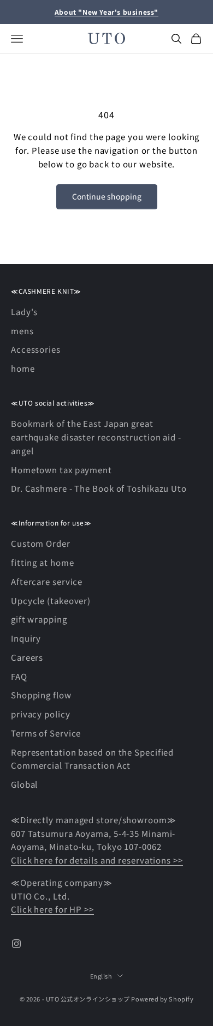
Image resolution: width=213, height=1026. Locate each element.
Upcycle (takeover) (51, 600)
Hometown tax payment (61, 469)
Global (24, 784)
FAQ (19, 676)
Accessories (36, 349)
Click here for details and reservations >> (97, 860)
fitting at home (42, 562)
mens (22, 330)
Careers (27, 657)
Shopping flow (41, 695)
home (23, 368)
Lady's (24, 311)
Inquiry (26, 638)
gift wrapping (39, 619)
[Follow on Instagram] (16, 943)
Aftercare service (46, 581)
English (101, 975)
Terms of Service (46, 733)
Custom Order (40, 543)
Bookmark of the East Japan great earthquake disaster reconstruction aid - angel (96, 437)
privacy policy (40, 714)
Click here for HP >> (52, 909)
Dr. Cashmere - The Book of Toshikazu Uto (99, 488)
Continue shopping (106, 196)
